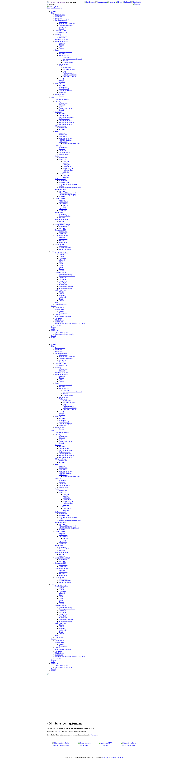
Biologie (61, 625)
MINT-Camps (63, 475)
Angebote (62, 573)
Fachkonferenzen (68, 395)
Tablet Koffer (63, 542)
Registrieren (62, 425)
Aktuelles (62, 371)
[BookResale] (136, 2)
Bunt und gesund (64, 487)
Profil (52, 431)
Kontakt (53, 670)
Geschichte (62, 610)
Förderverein (63, 399)
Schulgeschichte (60, 427)
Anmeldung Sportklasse (66, 450)
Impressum (54, 663)
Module (61, 519)
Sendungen (66, 498)
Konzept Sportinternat (65, 457)
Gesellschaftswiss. (60, 605)
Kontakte (61, 362)
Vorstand (65, 393)
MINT (57, 464)
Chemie (61, 626)
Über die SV (63, 381)
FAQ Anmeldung (64, 452)
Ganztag (57, 434)
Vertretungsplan (60, 642)
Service (53, 639)
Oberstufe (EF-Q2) (61, 365)
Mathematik (62, 630)
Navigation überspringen (54, 8)
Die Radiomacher (68, 501)
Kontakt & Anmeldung (70, 409)
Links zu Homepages (65, 423)
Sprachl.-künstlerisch (61, 586)
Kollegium (58, 367)
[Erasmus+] (137, 4)
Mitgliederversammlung (70, 408)
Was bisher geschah (65, 485)
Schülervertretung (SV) (62, 374)
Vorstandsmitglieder (69, 402)
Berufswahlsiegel (64, 515)
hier (59, 731)
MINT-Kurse (63, 469)
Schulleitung (59, 351)
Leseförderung (59, 577)
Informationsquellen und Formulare (70, 521)
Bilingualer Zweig (60, 459)
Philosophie (62, 612)
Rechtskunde (63, 618)
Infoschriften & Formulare (63, 649)
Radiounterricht (67, 499)
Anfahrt (53, 669)
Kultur (57, 489)
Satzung (65, 404)
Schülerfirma (59, 545)
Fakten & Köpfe (64, 448)
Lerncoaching (63, 566)
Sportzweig (58, 445)
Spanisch (61, 603)
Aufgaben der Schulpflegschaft (72, 392)
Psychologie (62, 616)
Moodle (57, 648)
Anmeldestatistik (64, 422)
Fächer (53, 584)
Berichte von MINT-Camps (71, 476)
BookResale (58, 651)
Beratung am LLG (60, 563)
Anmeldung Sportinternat (66, 455)
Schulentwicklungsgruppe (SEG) (69, 528)
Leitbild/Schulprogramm (62, 432)
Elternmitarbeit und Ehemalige (68, 517)
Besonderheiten (63, 360)
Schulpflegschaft (64, 388)
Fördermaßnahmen (68, 406)
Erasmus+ (58, 478)
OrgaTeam (62, 415)
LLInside (61, 413)
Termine (53, 660)
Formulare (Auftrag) (65, 549)
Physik (61, 632)
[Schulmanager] (90, 2)
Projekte (61, 378)
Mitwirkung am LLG (65, 385)
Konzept (65, 538)
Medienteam (62, 543)
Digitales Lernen (60, 531)
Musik (61, 600)
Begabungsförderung (61, 568)
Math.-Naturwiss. (60, 623)
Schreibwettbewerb (65, 582)
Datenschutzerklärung (61, 665)
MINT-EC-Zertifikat (65, 473)
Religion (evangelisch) (66, 619)
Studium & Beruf (60, 512)
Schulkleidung (59, 653)
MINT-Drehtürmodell (65, 471)
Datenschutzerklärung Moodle (64, 667)
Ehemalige (58, 416)
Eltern (57, 383)
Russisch (61, 602)
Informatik (62, 628)
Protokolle (62, 529)
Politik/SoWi (63, 614)
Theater (61, 506)
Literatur (61, 598)
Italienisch (62, 593)
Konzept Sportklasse (65, 453)
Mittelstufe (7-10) (60, 364)
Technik (61, 633)
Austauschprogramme (61, 552)
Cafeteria (61, 411)
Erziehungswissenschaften (67, 609)
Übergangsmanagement (66, 358)
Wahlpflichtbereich (60, 637)
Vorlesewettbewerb (65, 581)
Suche (53, 662)
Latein (61, 596)
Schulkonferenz (63, 397)
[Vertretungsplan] (101, 2)
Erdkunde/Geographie (65, 607)
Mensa (61, 439)
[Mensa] (111, 2)
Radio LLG (62, 492)
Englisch (61, 589)
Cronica (61, 429)
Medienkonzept (63, 535)
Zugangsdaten (63, 646)
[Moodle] (119, 2)
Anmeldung (58, 349)
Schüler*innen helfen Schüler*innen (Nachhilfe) (70, 656)
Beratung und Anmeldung (67, 356)
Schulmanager (59, 640)
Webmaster (94, 735)
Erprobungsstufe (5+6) (62, 353)
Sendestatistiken (68, 503)
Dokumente (62, 483)
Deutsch (61, 588)
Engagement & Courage (62, 558)
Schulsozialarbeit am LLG (63, 372)
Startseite (53, 344)
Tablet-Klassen (63, 536)
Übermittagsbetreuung (65, 441)
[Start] (56, 2)
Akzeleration (63, 575)
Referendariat (59, 655)
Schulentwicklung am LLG (67, 526)
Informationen (63, 355)
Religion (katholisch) (65, 621)
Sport (56, 635)
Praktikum (58, 658)
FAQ (64, 540)
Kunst (60, 595)
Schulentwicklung (60, 522)
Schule (53, 346)
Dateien (61, 379)
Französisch (62, 591)
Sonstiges (66, 505)
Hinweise (62, 644)
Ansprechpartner (60, 348)
